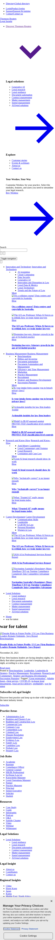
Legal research (18, 89)
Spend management (21, 102)
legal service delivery (22, 683)
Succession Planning (27, 382)
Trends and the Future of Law (31, 290)
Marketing (22, 372)
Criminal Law (12, 732)
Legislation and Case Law (30, 453)
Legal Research (25, 451)
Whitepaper (11, 828)
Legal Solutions (13, 593)
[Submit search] (4, 253)
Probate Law (12, 748)
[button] (30, 51)
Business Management (16, 353)
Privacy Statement (29, 929)
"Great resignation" (37, 678)
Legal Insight (6, 21)
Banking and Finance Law (18, 719)
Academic (10, 762)
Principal (10, 788)
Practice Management (28, 374)
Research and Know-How (18, 440)
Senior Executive (14, 791)
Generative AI (18, 87)
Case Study (11, 807)
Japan (8, 891)
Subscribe (4, 705)
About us (16, 165)
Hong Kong (11, 888)
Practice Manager (14, 785)
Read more (5, 668)
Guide (9, 810)
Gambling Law (13, 745)
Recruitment (23, 377)
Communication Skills (28, 519)
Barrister (10, 764)
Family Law (11, 743)
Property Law (12, 750)
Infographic (11, 812)
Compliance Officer (15, 767)
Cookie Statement (12, 929)
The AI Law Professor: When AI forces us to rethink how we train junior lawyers (33, 327)
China (8, 886)
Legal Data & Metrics (28, 285)
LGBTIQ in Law (26, 525)
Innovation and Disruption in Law (33, 282)
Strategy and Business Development (34, 380)
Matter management (21, 100)
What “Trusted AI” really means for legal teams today (28, 509)
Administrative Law (15, 716)
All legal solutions (20, 611)
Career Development (15, 517)
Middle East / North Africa (18, 896)
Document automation (22, 95)
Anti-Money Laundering (29, 445)
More (14, 293)
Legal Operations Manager (18, 780)
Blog (14, 301)
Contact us (17, 168)
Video (8, 823)
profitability (38, 683)
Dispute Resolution (15, 735)
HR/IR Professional (15, 772)
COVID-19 (25, 681)
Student (9, 796)
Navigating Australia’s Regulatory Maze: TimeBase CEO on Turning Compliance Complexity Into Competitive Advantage (32, 585)
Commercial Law (14, 724)
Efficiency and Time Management (33, 369)
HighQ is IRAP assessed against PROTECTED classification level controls (32, 433)
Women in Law (25, 530)
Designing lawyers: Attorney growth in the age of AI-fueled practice (33, 346)
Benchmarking (24, 356)
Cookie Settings (28, 936)
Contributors (11, 872)
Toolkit (15, 409)
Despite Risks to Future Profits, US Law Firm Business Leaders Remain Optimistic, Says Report (27, 645)
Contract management (22, 97)
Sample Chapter (13, 820)
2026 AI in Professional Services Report (31, 563)
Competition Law (14, 729)
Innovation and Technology (18, 267)
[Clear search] (1, 253)
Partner (9, 783)
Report (15, 557)
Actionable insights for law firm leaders (31, 415)
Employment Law (14, 737)
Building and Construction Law (20, 722)
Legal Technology (26, 288)
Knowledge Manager (16, 777)
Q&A (8, 818)
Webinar (10, 826)
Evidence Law (12, 740)
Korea (9, 893)
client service (12, 681)
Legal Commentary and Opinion (33, 448)
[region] (27, 918)
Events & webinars (20, 163)
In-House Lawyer (14, 775)
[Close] (51, 901)
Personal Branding (26, 527)
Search (3, 247)
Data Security (24, 277)
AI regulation (24, 272)
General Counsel (13, 770)
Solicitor (10, 793)
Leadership (23, 522)
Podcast (9, 815)
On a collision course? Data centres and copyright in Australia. (31, 307)
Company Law (13, 727)
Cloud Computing (26, 274)
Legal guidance (19, 92)
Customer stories (19, 160)
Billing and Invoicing (27, 359)
